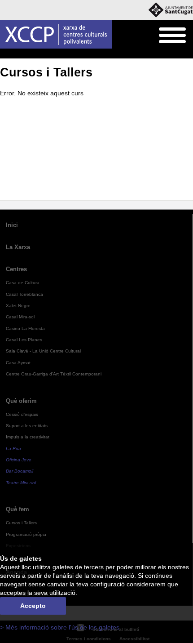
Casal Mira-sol (20, 316)
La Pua (13, 448)
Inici (5, 54)
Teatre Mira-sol (21, 482)
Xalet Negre (18, 305)
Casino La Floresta (25, 328)
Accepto (33, 606)
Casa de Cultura (22, 282)
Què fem (25, 54)
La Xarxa (18, 247)
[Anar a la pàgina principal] (56, 34)
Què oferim (21, 400)
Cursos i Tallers (59, 54)
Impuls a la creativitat (27, 436)
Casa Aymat (18, 362)
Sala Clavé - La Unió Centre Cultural (43, 350)
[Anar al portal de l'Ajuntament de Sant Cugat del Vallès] (170, 10)
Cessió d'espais (22, 414)
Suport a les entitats (27, 425)
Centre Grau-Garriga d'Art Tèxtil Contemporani (53, 373)
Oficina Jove (18, 459)
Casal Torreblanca (24, 294)
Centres (16, 269)
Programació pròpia (26, 534)
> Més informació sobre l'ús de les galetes (59, 627)
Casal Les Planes (24, 339)
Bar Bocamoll (19, 471)
